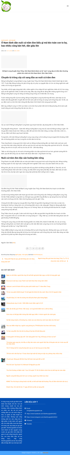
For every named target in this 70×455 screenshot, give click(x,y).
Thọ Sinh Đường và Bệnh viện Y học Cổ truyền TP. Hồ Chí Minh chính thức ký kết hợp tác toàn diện (35, 370)
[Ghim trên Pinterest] (39, 248)
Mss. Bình (17, 50)
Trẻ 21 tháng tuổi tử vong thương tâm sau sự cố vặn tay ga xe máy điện (28, 348)
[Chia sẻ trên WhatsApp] (27, 248)
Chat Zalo (45, 452)
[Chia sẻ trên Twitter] (33, 248)
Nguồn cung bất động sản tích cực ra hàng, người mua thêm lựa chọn (27, 376)
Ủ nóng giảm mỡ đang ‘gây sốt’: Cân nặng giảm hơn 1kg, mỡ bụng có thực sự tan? (31, 337)
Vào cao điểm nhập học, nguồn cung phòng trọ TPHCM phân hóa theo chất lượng (31, 325)
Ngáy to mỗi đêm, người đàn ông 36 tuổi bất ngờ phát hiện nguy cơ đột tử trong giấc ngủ (33, 275)
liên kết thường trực (38, 254)
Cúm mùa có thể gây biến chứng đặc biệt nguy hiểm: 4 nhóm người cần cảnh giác (31, 314)
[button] (68, 6)
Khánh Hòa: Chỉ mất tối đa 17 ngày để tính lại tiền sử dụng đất (25, 387)
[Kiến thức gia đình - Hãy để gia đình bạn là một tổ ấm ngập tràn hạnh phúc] (8, 6)
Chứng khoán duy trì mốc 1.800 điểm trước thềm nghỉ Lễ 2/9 (24, 303)
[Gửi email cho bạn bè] (36, 248)
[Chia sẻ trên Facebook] (30, 248)
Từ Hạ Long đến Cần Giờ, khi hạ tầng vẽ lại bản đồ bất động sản (25, 331)
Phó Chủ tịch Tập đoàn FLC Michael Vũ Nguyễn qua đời (23, 364)
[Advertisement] (35, 24)
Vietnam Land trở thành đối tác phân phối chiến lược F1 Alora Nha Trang (28, 286)
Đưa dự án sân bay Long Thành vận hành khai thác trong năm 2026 (26, 281)
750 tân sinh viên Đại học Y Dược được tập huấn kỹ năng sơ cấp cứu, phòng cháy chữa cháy (34, 353)
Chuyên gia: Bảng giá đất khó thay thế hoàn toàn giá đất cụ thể (25, 359)
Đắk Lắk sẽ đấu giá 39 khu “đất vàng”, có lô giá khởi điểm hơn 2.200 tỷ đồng (29, 309)
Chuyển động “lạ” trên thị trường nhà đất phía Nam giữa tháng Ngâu (27, 297)
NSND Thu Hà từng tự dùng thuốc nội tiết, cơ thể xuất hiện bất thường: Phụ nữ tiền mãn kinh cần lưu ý (37, 381)
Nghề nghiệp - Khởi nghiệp (8, 40)
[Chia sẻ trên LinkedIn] (42, 248)
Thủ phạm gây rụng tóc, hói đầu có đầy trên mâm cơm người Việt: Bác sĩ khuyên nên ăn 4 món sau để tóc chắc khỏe (37, 343)
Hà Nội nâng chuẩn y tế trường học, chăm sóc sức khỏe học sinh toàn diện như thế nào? (32, 320)
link (14, 243)
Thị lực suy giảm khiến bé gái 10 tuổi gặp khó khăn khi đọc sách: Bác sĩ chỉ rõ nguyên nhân (33, 292)
